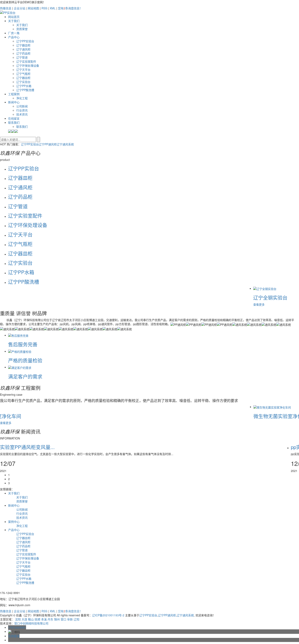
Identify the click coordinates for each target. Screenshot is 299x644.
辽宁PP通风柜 (48, 144)
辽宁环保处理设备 (27, 65)
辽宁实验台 (23, 82)
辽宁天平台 (23, 70)
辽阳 (76, 619)
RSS (44, 8)
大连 (24, 619)
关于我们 (14, 21)
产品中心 (14, 37)
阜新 (70, 619)
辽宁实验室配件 (26, 61)
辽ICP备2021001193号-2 (108, 615)
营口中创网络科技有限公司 (31, 623)
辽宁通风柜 (23, 49)
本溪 (44, 619)
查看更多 (256, 304)
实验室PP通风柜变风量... (27, 446)
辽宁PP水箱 (23, 86)
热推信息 (5, 8)
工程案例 (14, 94)
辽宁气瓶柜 (23, 74)
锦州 (57, 619)
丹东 (50, 619)
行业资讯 (22, 110)
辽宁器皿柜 (23, 45)
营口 (63, 619)
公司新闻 (22, 106)
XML (53, 8)
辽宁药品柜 (23, 53)
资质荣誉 (22, 29)
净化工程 (22, 98)
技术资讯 (22, 114)
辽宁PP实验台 (25, 41)
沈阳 (18, 619)
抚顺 (37, 619)
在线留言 (14, 118)
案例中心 (14, 522)
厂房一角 (14, 33)
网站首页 (14, 17)
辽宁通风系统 (65, 144)
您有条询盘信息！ (70, 8)
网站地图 (33, 8)
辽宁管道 (22, 57)
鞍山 (31, 619)
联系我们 (14, 122)
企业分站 (19, 8)
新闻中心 (14, 102)
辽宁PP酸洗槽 (25, 90)
